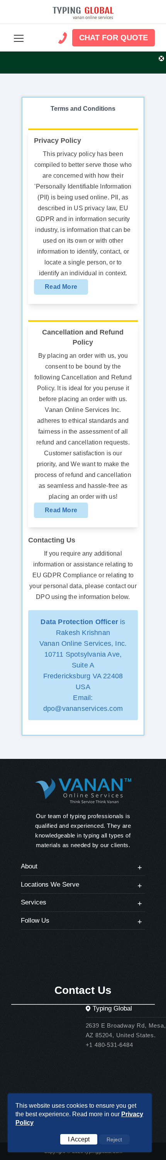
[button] (18, 38)
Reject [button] (114, 1139)
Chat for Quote (113, 37)
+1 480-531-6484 (109, 1045)
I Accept (79, 1139)
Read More (61, 286)
